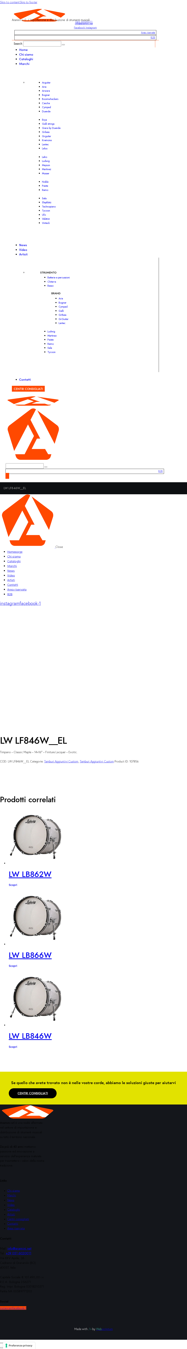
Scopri (13, 885)
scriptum (104, 1329)
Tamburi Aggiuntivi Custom (61, 761)
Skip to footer (28, 2)
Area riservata (148, 32)
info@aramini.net (84, 24)
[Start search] (63, 44)
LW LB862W (30, 874)
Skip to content (10, 2)
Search (18, 43)
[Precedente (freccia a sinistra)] (1, 1347)
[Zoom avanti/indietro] (1, 1343)
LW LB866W (30, 955)
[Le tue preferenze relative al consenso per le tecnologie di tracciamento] (19, 1345)
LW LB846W (30, 1036)
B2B (153, 37)
